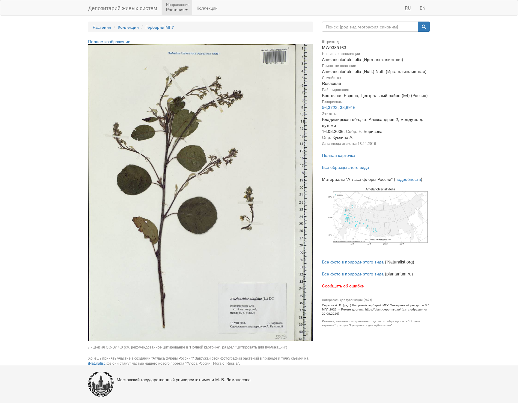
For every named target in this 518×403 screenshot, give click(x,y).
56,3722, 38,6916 (339, 107)
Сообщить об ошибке (343, 286)
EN (422, 8)
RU (408, 8)
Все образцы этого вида (345, 167)
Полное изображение (109, 41)
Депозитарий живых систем (122, 8)
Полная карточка (338, 155)
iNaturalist (96, 363)
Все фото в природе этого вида (353, 262)
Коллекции (207, 8)
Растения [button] (175, 9)
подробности (408, 179)
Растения (102, 27)
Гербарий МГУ (159, 27)
